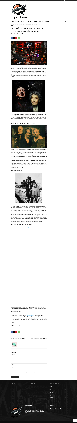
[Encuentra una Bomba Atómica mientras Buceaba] (13, 392)
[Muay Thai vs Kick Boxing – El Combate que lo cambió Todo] (13, 397)
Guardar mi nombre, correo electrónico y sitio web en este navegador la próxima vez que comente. (29, 372)
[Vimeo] (64, 0)
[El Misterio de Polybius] (32, 392)
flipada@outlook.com (33, 414)
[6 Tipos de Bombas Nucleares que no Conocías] (32, 397)
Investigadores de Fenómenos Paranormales (21, 325)
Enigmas (14, 24)
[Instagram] (61, 0)
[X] (63, 0)
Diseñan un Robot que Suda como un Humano (39, 338)
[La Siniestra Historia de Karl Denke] (13, 387)
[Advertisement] (52, 11)
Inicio (11, 24)
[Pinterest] (16, 38)
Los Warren (30, 325)
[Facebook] (60, 0)
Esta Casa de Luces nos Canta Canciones (18, 338)
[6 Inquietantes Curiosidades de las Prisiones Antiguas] (32, 387)
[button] (65, 21)
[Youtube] (65, 0)
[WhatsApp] (19, 38)
